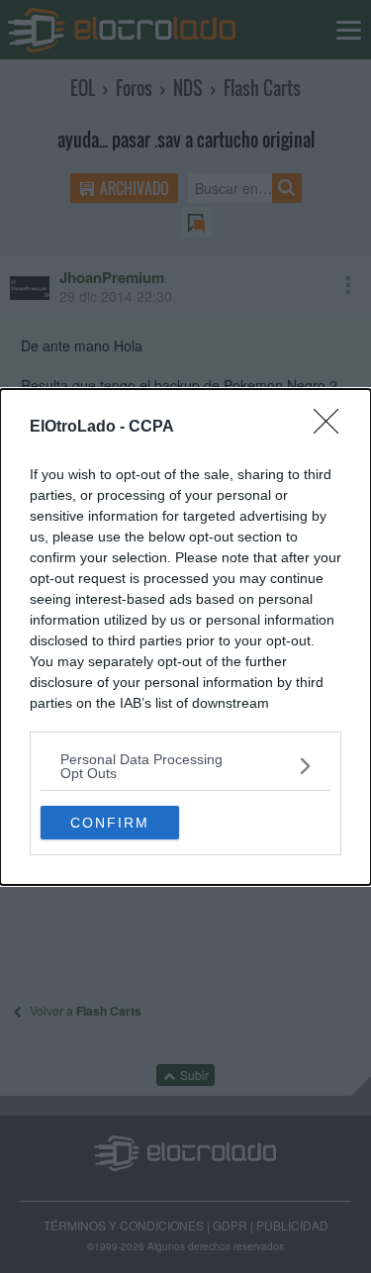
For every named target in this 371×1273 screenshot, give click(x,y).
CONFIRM (109, 823)
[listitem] (185, 766)
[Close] (332, 427)
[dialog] (185, 637)
